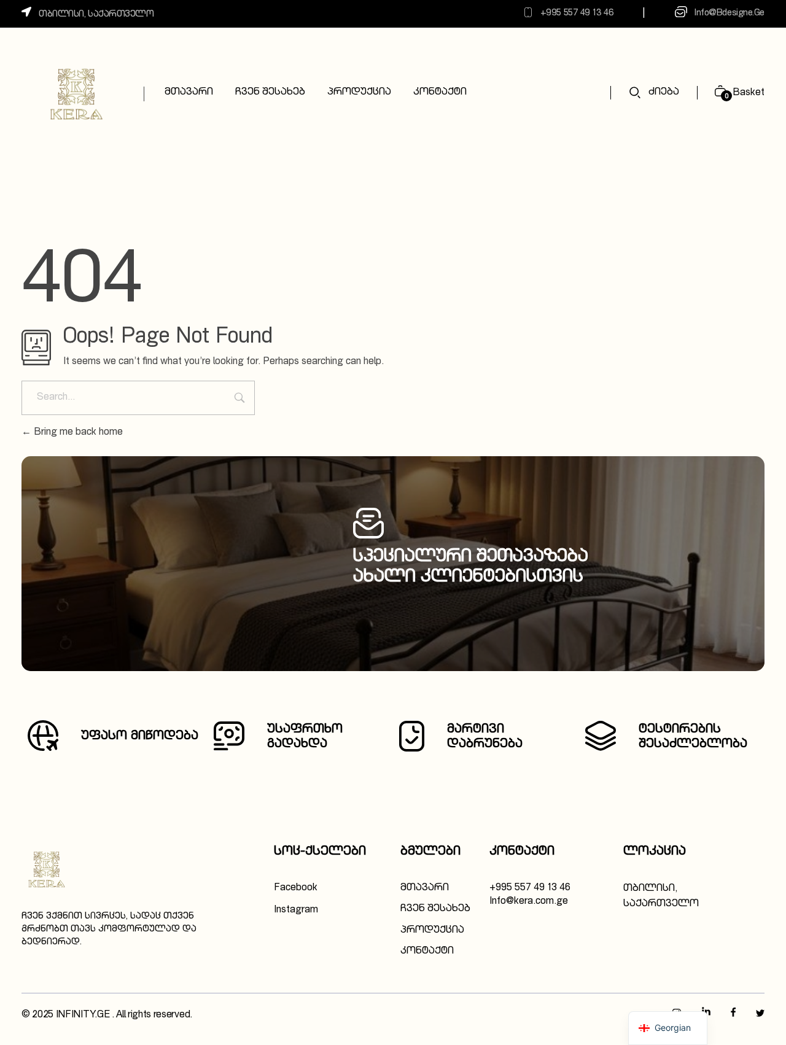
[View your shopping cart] (716, 93)
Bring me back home (77, 433)
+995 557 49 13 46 (576, 13)
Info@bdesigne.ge (730, 13)
